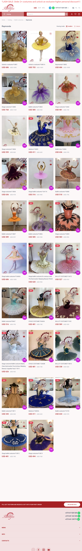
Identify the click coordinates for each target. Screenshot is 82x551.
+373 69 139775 (71, 519)
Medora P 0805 (33, 149)
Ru (79, 8)
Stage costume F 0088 (9, 107)
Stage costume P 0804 (9, 149)
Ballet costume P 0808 (62, 191)
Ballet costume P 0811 (9, 411)
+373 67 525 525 (61, 8)
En (73, 8)
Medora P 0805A (34, 411)
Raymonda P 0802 (61, 64)
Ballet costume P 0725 (62, 411)
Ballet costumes (19, 20)
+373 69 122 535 (71, 516)
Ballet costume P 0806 (35, 234)
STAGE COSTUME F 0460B (37, 363)
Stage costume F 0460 (62, 107)
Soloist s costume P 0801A (37, 64)
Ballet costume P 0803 (35, 107)
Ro (76, 8)
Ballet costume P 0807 (9, 234)
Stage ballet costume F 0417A (38, 191)
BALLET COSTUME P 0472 (63, 276)
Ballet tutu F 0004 (60, 149)
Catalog (10, 20)
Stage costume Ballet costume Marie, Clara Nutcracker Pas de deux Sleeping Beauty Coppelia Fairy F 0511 (14, 366)
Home (3, 20)
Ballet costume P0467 (8, 321)
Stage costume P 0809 (62, 234)
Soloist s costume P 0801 (9, 64)
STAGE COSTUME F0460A (37, 321)
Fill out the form (72, 504)
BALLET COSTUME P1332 (63, 321)
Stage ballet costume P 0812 (11, 453)
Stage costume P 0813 (36, 453)
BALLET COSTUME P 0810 (63, 363)
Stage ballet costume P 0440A (11, 276)
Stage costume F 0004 (9, 191)
